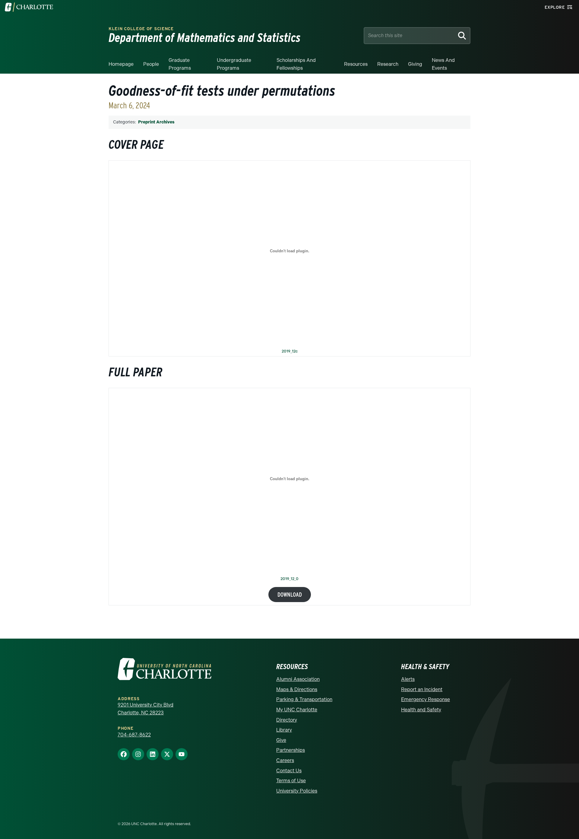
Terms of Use (291, 780)
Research (387, 64)
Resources (356, 64)
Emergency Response (425, 699)
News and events (443, 64)
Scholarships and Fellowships (296, 64)
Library (284, 730)
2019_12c (290, 351)
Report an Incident (421, 689)
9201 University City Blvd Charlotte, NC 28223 (145, 709)
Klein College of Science (141, 29)
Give (281, 740)
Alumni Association (298, 679)
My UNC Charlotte (296, 710)
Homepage (121, 64)
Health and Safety (421, 710)
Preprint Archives (156, 122)
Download (289, 594)
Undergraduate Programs (234, 64)
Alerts (408, 679)
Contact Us (289, 771)
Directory (286, 720)
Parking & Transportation (304, 699)
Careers (285, 760)
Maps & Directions (296, 689)
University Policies (296, 791)
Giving (415, 64)
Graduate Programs (180, 64)
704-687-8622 (134, 735)
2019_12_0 (289, 579)
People (151, 64)
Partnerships (290, 750)
